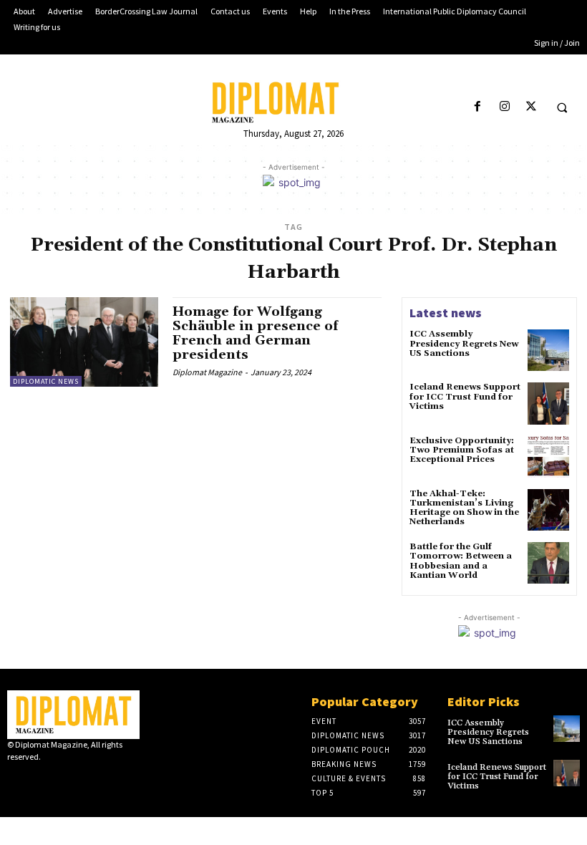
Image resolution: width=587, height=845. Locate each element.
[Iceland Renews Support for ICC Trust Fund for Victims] (548, 403)
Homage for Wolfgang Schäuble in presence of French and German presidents (255, 333)
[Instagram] (504, 107)
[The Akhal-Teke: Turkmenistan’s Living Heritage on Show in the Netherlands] (548, 510)
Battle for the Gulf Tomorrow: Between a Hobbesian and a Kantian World (460, 561)
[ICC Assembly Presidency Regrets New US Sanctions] (548, 350)
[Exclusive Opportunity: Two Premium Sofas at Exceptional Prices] (548, 457)
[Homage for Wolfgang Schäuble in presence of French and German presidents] (84, 341)
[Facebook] (477, 107)
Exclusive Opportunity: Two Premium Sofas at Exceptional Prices (461, 450)
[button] (562, 107)
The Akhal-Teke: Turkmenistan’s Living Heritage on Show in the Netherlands (464, 508)
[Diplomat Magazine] (293, 102)
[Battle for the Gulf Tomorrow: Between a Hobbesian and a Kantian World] (548, 563)
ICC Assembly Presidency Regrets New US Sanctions (463, 343)
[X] (530, 107)
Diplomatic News (46, 381)
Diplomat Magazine (207, 372)
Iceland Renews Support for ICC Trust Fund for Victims (464, 396)
